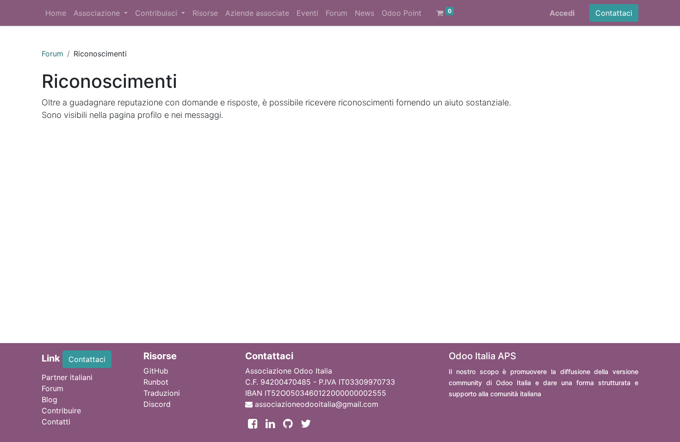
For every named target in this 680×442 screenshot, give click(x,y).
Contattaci (613, 13)
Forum (52, 53)
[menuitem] (56, 13)
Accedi (562, 13)
